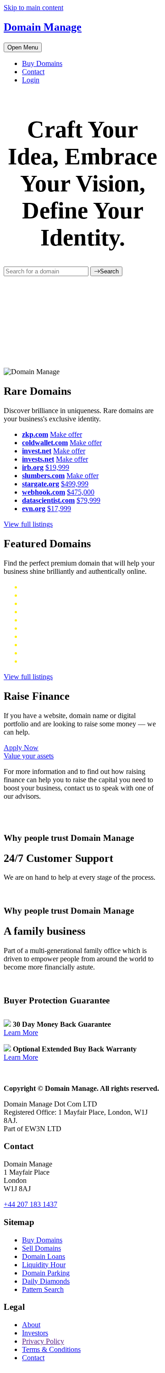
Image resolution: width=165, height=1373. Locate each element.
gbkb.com (36, 628)
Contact (33, 72)
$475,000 (80, 492)
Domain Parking (46, 1273)
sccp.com (35, 636)
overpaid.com (41, 644)
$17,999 (59, 508)
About (31, 1325)
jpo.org (32, 661)
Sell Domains (41, 1248)
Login (30, 80)
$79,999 (88, 500)
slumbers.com (43, 475)
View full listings (28, 524)
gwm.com (36, 612)
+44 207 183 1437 (30, 1204)
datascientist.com (48, 500)
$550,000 (66, 612)
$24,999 (76, 653)
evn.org (33, 508)
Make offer (66, 434)
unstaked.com (42, 595)
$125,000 (64, 636)
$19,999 (57, 467)
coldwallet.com (45, 443)
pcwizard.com (42, 653)
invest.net (36, 451)
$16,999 (56, 661)
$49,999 (61, 603)
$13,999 (58, 587)
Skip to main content (33, 7)
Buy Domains (42, 63)
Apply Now (21, 748)
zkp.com (35, 434)
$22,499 (75, 644)
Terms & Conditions (51, 1349)
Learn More (21, 1032)
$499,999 (74, 484)
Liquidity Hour (44, 1265)
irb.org (33, 467)
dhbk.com (36, 620)
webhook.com (43, 492)
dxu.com (34, 603)
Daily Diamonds (46, 1281)
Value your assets (29, 756)
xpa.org (33, 587)
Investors (35, 1333)
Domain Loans (43, 1256)
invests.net (38, 459)
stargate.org (40, 484)
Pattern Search (43, 1289)
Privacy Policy (43, 1341)
